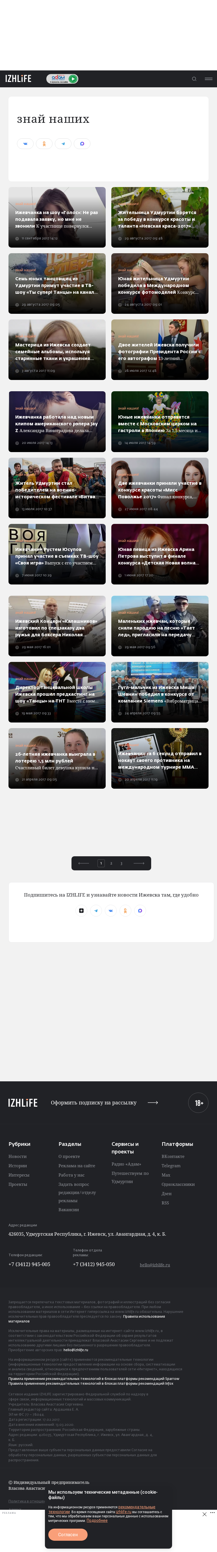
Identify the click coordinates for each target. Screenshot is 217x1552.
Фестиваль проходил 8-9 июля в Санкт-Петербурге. (55, 490)
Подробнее (97, 1520)
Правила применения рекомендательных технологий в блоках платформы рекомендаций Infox (90, 1384)
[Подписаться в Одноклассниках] (125, 911)
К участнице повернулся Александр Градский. (56, 220)
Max (166, 1175)
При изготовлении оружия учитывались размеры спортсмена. (56, 628)
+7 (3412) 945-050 (94, 1264)
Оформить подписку (93, 1102)
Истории (17, 1165)
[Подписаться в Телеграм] (96, 911)
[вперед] (139, 863)
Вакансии (68, 1209)
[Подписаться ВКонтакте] (111, 911)
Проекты (17, 1184)
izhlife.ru (123, 1511)
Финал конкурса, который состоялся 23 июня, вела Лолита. (159, 490)
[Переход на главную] (18, 78)
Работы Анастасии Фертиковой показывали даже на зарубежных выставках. (53, 352)
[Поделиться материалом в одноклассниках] (44, 143)
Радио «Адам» (126, 1164)
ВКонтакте (173, 1156)
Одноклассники (178, 1184)
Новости (17, 1156)
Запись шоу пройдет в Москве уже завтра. (156, 628)
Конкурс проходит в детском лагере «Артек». (157, 557)
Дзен (167, 1193)
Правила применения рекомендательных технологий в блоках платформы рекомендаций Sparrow (93, 1379)
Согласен (68, 1534)
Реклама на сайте (76, 1165)
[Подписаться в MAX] (140, 911)
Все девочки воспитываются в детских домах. (56, 286)
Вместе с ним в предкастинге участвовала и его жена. (57, 695)
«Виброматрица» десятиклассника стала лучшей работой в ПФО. (159, 695)
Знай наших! (25, 204)
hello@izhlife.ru (155, 1265)
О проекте (69, 1156)
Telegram (171, 1165)
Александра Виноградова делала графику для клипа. (56, 424)
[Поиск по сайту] (194, 78)
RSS (165, 1203)
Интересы (18, 1175)
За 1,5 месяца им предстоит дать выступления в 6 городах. (159, 424)
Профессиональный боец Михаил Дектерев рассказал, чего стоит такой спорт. (159, 761)
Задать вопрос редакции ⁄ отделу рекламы (77, 1192)
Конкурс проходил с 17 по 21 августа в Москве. (158, 286)
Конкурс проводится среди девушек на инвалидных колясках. (159, 220)
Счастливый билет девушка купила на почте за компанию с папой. (56, 761)
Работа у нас (71, 1175)
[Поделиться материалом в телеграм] (63, 143)
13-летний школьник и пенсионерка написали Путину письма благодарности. (159, 352)
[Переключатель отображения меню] (208, 78)
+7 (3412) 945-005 (29, 1264)
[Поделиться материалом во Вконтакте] (25, 143)
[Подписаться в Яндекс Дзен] (81, 911)
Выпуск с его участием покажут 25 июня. (57, 557)
